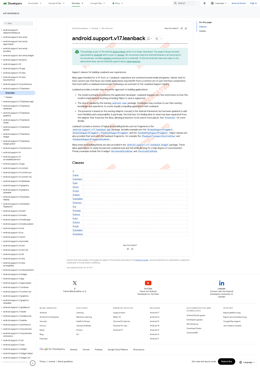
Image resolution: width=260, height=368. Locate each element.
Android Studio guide (196, 315)
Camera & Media (83, 325)
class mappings (133, 61)
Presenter (170, 117)
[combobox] (186, 3)
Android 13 (154, 330)
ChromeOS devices (121, 321)
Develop (76, 3)
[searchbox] (18, 23)
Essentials (33, 3)
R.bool (76, 187)
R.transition (78, 234)
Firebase (98, 349)
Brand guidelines (65, 361)
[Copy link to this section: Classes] (86, 163)
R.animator (77, 179)
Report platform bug (231, 312)
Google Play (96, 3)
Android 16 (154, 317)
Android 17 (154, 312)
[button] (17, 31)
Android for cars (120, 325)
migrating (107, 58)
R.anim (76, 175)
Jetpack (120, 55)
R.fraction (77, 202)
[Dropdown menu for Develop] (83, 3)
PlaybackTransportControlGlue (158, 136)
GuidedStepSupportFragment (153, 133)
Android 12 (154, 334)
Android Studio (239, 3)
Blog (117, 3)
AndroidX (98, 55)
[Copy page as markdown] (157, 38)
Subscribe (226, 361)
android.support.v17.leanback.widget (147, 145)
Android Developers (80, 28)
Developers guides (194, 319)
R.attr (75, 183)
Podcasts (43, 338)
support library (119, 52)
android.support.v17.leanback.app (91, 129)
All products (138, 349)
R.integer (77, 210)
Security (43, 321)
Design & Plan (55, 3)
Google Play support (231, 321)
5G (77, 334)
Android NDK (192, 332)
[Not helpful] (186, 28)
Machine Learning (84, 317)
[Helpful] (182, 28)
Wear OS (117, 317)
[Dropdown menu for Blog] (123, 3)
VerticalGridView (147, 151)
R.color (76, 191)
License (52, 361)
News (42, 330)
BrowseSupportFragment (160, 129)
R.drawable (78, 199)
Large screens (119, 312)
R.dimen (76, 195)
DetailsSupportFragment (85, 133)
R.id (74, 206)
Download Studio (194, 328)
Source (43, 325)
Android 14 (154, 325)
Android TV (118, 330)
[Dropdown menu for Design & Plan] (65, 3)
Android (43, 312)
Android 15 (154, 321)
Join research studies (232, 325)
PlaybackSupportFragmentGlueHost (91, 139)
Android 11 (154, 338)
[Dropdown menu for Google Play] (105, 3)
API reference (11, 13)
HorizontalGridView (121, 151)
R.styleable (77, 230)
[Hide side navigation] (32, 363)
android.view (119, 103)
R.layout (76, 214)
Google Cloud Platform (118, 349)
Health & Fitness (83, 321)
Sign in (253, 3)
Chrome (86, 349)
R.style (76, 226)
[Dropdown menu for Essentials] (42, 3)
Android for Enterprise (49, 317)
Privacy (79, 330)
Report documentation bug (235, 317)
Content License (141, 260)
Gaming (80, 312)
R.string (76, 222)
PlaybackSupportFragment (114, 133)
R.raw (75, 218)
